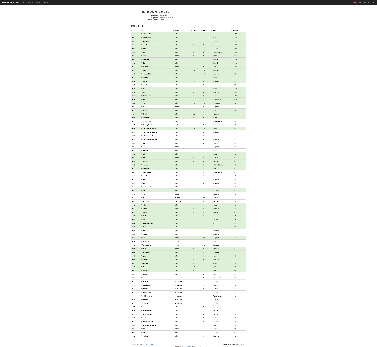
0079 (133, 314)
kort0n (215, 78)
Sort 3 (144, 179)
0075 (133, 300)
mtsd (214, 67)
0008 (133, 59)
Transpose (146, 241)
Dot (143, 103)
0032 (133, 143)
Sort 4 (144, 238)
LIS (143, 230)
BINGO (144, 234)
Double (144, 318)
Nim (143, 307)
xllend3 (215, 219)
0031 (133, 139)
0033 (133, 147)
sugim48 (216, 81)
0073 (133, 292)
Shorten (145, 267)
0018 (133, 96)
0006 (133, 52)
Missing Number (147, 125)
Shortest (145, 289)
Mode (144, 107)
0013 (133, 78)
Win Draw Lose (147, 96)
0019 (133, 99)
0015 (133, 85)
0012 (133, 74)
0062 (133, 252)
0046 (133, 194)
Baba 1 (144, 205)
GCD (143, 147)
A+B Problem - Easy (149, 128)
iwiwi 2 (144, 274)
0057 (133, 234)
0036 (133, 158)
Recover (145, 161)
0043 (133, 183)
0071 (133, 285)
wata (214, 150)
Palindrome (146, 85)
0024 (133, 114)
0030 (133, 136)
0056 (133, 230)
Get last (145, 336)
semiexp (216, 209)
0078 (133, 310)
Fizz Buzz (145, 201)
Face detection (147, 310)
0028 (133, 128)
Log (143, 143)
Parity (144, 56)
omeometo (216, 103)
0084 (133, 332)
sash (214, 34)
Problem (30, 2)
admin (177, 34)
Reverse (145, 78)
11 (143, 198)
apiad (215, 205)
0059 (133, 241)
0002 (133, 37)
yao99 (215, 85)
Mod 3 (144, 110)
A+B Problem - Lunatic (149, 139)
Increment (145, 67)
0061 (133, 249)
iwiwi (144, 48)
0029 (133, 132)
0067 (133, 270)
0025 (133, 118)
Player (46, 2)
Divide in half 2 (147, 187)
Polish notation (147, 321)
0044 (133, 187)
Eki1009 (215, 201)
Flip (143, 63)
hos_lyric (216, 74)
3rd (143, 154)
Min (143, 88)
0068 (133, 274)
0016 (133, 88)
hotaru (215, 110)
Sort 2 (144, 99)
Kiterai (215, 56)
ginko (215, 263)
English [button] (357, 2)
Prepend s (145, 41)
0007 (133, 56)
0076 (133, 303)
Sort (143, 52)
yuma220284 (217, 99)
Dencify (145, 260)
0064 (133, 260)
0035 (133, 154)
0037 (133, 161)
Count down (146, 172)
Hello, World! (146, 34)
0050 (133, 209)
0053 (133, 219)
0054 (133, 223)
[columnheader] (135, 30)
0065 (133, 263)
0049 (133, 205)
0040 (133, 172)
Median (144, 227)
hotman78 (178, 198)
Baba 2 (144, 209)
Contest (38, 2)
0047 (133, 198)
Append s (145, 59)
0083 (133, 329)
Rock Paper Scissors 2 (149, 176)
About (23, 2)
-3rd (143, 158)
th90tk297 (216, 212)
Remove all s (146, 37)
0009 (133, 63)
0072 (133, 289)
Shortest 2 (145, 300)
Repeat (144, 81)
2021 (144, 329)
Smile (144, 249)
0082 (133, 325)
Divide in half (146, 121)
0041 (133, 176)
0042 (133, 179)
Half (143, 219)
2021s (144, 332)
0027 (133, 125)
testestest (145, 281)
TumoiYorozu (217, 52)
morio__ (216, 154)
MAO (10, 2)
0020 (133, 103)
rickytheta (216, 190)
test (143, 278)
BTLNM (215, 318)
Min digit (145, 114)
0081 (133, 321)
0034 (133, 150)
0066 (133, 267)
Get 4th (144, 194)
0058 (133, 238)
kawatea (216, 230)
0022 (133, 107)
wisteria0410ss (218, 165)
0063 (133, 256)
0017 (133, 92)
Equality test (146, 285)
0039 (133, 169)
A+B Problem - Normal (149, 132)
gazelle (177, 194)
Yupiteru (216, 41)
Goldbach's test (147, 296)
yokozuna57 (217, 278)
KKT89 (215, 161)
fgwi (214, 270)
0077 (133, 307)
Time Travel (146, 252)
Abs (143, 190)
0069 (133, 278)
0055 (133, 227)
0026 (133, 121)
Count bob (146, 165)
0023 (133, 110)
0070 (133, 281)
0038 (133, 165)
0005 (133, 48)
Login (374, 2)
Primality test (146, 292)
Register (366, 2)
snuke (189, 346)
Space (144, 256)
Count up (145, 169)
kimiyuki (215, 59)
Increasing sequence (149, 325)
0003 (133, 41)
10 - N (144, 216)
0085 (133, 336)
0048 (133, 201)
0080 (133, 318)
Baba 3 (144, 212)
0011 (133, 70)
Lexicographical (147, 223)
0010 (133, 67)
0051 (133, 212)
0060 (133, 245)
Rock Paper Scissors (149, 45)
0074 (133, 296)
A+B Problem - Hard (149, 136)
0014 (133, 81)
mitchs (215, 128)
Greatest (145, 303)
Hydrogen (178, 201)
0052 (133, 216)
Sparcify (145, 263)
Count (144, 70)
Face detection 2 (148, 314)
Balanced (145, 118)
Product (145, 150)
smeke (215, 118)
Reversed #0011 (147, 74)
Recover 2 (145, 270)
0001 (133, 34)
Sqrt (143, 183)
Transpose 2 (146, 245)
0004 (133, 45)
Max (143, 92)
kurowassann (217, 121)
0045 (133, 190)
